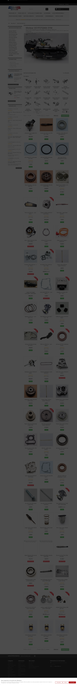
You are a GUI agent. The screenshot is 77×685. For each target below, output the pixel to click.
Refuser (65, 682)
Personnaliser (59, 682)
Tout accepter (72, 682)
